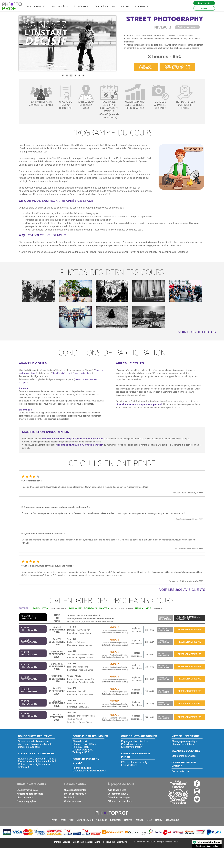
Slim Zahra (84, 707)
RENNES (157, 608)
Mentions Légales (62, 842)
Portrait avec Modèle (132, 744)
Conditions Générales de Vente (86, 842)
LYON (63, 820)
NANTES (128, 820)
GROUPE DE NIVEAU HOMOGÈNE (65, 105)
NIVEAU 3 (114, 627)
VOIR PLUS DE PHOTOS (197, 332)
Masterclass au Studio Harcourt (89, 770)
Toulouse (71, 654)
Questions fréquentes (75, 790)
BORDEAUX (115, 820)
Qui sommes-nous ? (118, 793)
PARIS (54, 820)
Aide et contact (142, 6)
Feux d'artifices (129, 765)
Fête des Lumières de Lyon (135, 762)
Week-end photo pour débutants (35, 744)
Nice (69, 667)
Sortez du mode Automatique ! (34, 741)
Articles (125, 6)
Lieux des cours (25, 797)
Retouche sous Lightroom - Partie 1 (37, 758)
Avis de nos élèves (117, 790)
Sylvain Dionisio (86, 658)
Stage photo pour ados (184, 755)
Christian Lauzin (86, 694)
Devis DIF (69, 797)
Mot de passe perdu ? (75, 793)
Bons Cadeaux (81, 6)
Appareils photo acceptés (30, 793)
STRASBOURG (126, 608)
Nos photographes (26, 801)
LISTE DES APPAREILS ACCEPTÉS (160, 105)
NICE (71, 820)
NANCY (158, 820)
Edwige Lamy (85, 633)
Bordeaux (71, 691)
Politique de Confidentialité (115, 842)
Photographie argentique (184, 741)
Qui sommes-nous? (35, 6)
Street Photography (131, 746)
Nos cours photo (60, 6)
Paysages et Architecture (134, 741)
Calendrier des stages (119, 797)
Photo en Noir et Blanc (84, 744)
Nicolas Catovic (86, 670)
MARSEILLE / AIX (58, 608)
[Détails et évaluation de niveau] (115, 632)
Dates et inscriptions (105, 6)
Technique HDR (80, 752)
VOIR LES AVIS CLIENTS (182, 589)
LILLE (113, 608)
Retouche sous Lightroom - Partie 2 (37, 761)
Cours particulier (180, 771)
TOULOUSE (101, 820)
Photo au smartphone (183, 744)
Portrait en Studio (81, 767)
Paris (69, 642)
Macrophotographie (82, 749)
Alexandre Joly (85, 645)
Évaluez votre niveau (27, 790)
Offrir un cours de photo (120, 801)
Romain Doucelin (86, 682)
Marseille (71, 630)
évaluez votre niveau (83, 373)
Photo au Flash (80, 746)
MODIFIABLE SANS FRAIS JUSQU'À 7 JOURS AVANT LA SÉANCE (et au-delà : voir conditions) (109, 109)
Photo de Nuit (79, 741)
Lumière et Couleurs (62, 373)
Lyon (69, 679)
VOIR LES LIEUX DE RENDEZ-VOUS (86, 105)
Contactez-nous (72, 801)
